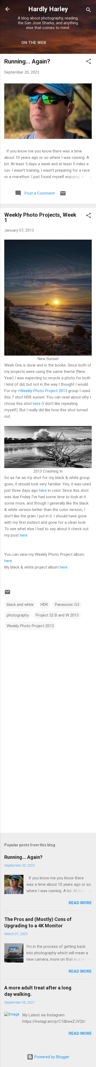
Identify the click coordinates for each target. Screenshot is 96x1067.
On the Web (33, 42)
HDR (44, 604)
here (37, 403)
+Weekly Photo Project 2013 (42, 390)
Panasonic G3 (67, 604)
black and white (20, 604)
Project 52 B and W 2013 (57, 615)
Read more (80, 902)
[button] (88, 62)
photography (18, 615)
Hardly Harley (48, 9)
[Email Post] (63, 195)
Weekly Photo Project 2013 (30, 625)
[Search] (88, 11)
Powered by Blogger (51, 1056)
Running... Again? (27, 61)
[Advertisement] (48, 791)
